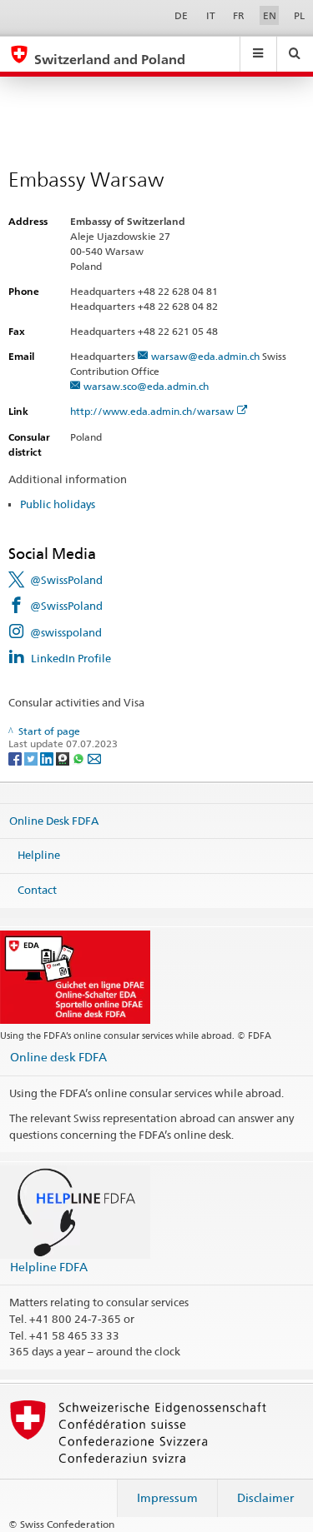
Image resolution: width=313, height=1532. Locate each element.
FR (239, 15)
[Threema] (64, 757)
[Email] (94, 757)
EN (269, 15)
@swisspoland (66, 632)
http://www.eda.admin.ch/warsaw (152, 411)
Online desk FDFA (58, 1057)
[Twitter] (32, 757)
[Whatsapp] (80, 757)
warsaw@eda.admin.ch (205, 356)
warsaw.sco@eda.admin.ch (146, 386)
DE (181, 15)
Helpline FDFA (49, 1267)
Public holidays (57, 504)
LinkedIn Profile (71, 658)
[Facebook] (16, 757)
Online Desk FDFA (53, 820)
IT (210, 15)
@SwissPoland (66, 579)
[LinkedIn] (48, 757)
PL (299, 15)
